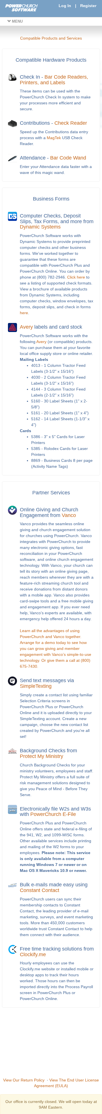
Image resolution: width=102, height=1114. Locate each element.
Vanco (69, 515)
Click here (76, 277)
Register (88, 5)
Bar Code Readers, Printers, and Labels (54, 79)
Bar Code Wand (68, 158)
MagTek (54, 137)
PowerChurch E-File (53, 814)
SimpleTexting (36, 686)
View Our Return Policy (23, 1080)
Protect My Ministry (41, 756)
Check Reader (70, 123)
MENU (17, 21)
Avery (26, 327)
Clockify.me (33, 954)
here (24, 313)
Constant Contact (39, 890)
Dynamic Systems (40, 227)
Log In (65, 5)
